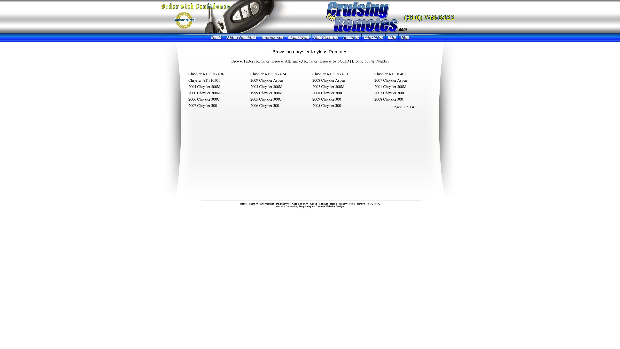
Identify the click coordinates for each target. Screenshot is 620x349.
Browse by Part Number (370, 60)
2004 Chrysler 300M (204, 86)
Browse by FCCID (334, 60)
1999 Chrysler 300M (266, 92)
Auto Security (300, 203)
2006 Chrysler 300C (204, 99)
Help (332, 203)
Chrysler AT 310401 (390, 73)
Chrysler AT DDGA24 (268, 73)
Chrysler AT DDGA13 (330, 73)
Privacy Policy (346, 203)
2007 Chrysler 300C (390, 92)
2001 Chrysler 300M (390, 86)
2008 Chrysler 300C (328, 92)
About (313, 203)
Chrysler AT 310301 (204, 80)
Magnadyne (283, 203)
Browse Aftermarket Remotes (295, 60)
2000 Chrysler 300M (204, 92)
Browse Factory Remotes (250, 60)
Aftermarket (267, 203)
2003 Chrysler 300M (266, 86)
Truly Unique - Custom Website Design (321, 206)
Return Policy (365, 203)
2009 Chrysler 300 (326, 99)
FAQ (377, 203)
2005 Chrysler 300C (266, 99)
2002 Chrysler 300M (328, 86)
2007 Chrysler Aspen (390, 80)
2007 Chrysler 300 (202, 105)
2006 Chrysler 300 (264, 105)
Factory (253, 203)
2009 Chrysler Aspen (266, 80)
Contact (323, 203)
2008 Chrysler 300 (388, 99)
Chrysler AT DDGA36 (206, 73)
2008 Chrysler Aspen (328, 80)
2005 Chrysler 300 (326, 105)
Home (243, 203)
